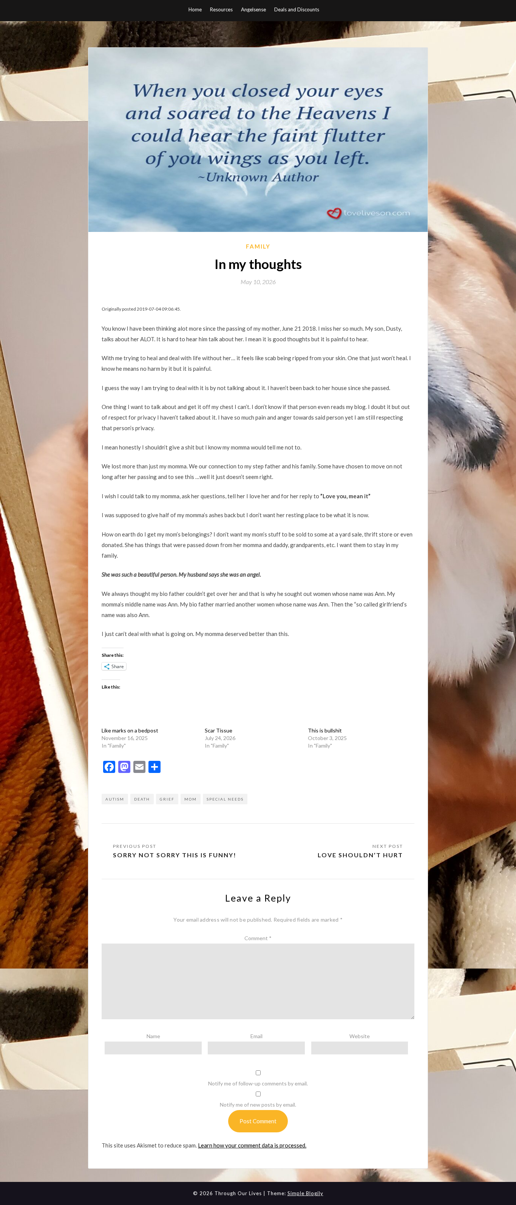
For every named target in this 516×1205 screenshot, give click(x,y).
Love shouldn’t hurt (360, 854)
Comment (258, 938)
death (142, 799)
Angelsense (253, 9)
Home (195, 9)
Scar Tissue (218, 730)
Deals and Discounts (296, 9)
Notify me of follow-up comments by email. (258, 1083)
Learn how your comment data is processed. (252, 1145)
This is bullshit (325, 730)
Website (359, 1036)
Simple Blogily (305, 1193)
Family (258, 246)
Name (153, 1036)
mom (190, 799)
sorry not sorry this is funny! (174, 854)
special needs (225, 799)
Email (256, 1036)
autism (114, 799)
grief (167, 799)
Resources (221, 9)
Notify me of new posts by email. (258, 1104)
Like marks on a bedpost (130, 730)
